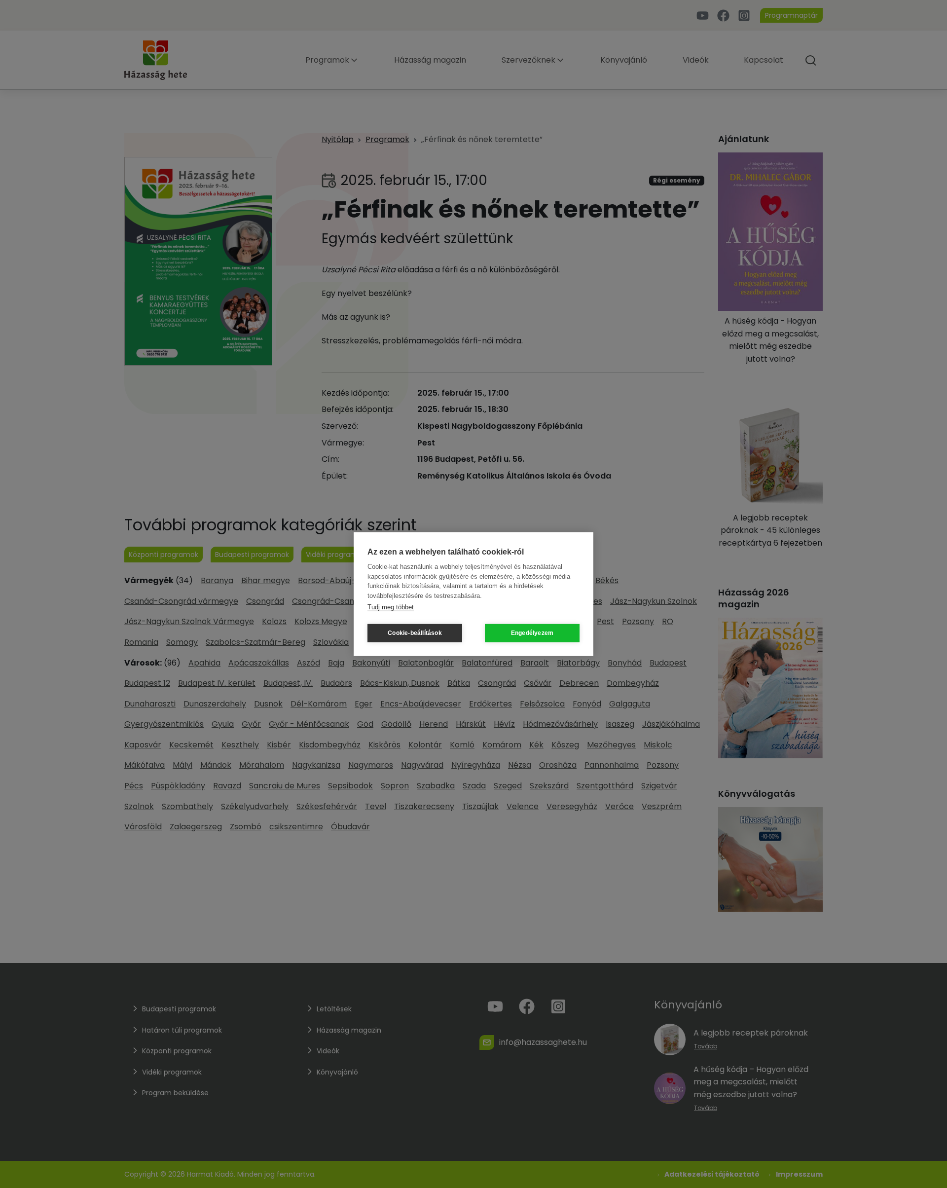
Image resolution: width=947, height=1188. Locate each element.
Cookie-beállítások (415, 633)
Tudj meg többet (390, 607)
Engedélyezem (532, 633)
